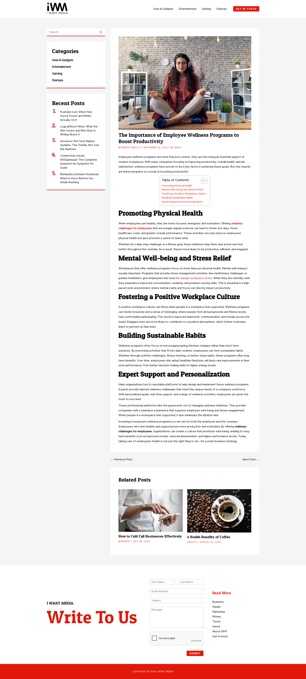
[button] (246, 8)
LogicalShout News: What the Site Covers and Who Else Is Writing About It (79, 130)
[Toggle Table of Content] (202, 181)
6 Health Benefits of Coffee (208, 537)
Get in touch (220, 636)
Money (216, 616)
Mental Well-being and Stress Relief (182, 189)
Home (216, 626)
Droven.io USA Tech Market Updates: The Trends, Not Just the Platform (79, 145)
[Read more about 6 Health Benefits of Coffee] (219, 510)
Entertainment (188, 8)
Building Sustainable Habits (177, 197)
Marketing (218, 611)
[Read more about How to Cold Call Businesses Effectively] (150, 510)
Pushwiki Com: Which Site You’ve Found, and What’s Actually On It (76, 116)
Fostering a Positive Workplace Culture (184, 193)
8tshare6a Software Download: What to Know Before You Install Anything (79, 178)
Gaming (206, 8)
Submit (195, 653)
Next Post (250, 459)
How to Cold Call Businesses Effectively (150, 536)
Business (124, 147)
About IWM (219, 631)
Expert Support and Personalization (182, 201)
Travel (216, 621)
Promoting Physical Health (177, 185)
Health (136, 147)
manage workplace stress (195, 278)
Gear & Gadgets (163, 8)
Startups (221, 8)
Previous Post (121, 459)
